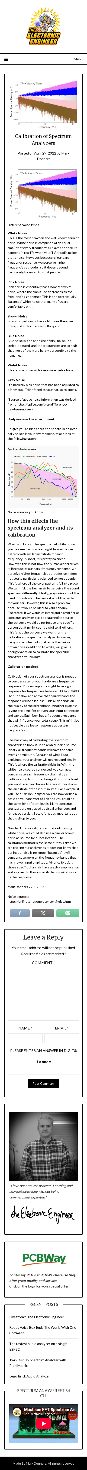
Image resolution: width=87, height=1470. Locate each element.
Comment (43, 962)
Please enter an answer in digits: (43, 1050)
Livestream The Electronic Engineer (36, 1317)
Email (62, 1028)
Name (25, 1028)
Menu (78, 59)
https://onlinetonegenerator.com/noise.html (39, 901)
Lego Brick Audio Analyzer (29, 1376)
